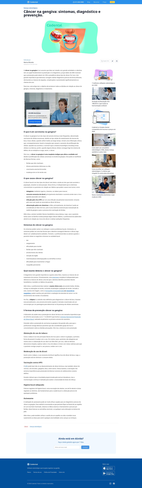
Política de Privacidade (50, 472)
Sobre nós (62, 472)
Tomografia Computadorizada (54, 291)
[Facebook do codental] (114, 483)
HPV (26, 366)
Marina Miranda (29, 62)
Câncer (26, 426)
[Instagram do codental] (110, 483)
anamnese (55, 277)
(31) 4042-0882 (79, 2)
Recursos (96, 2)
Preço (104, 2)
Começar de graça (35, 121)
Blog (88, 2)
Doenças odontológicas (30, 8)
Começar (85, 447)
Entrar (112, 2)
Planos (29, 472)
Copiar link (106, 61)
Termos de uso (37, 472)
